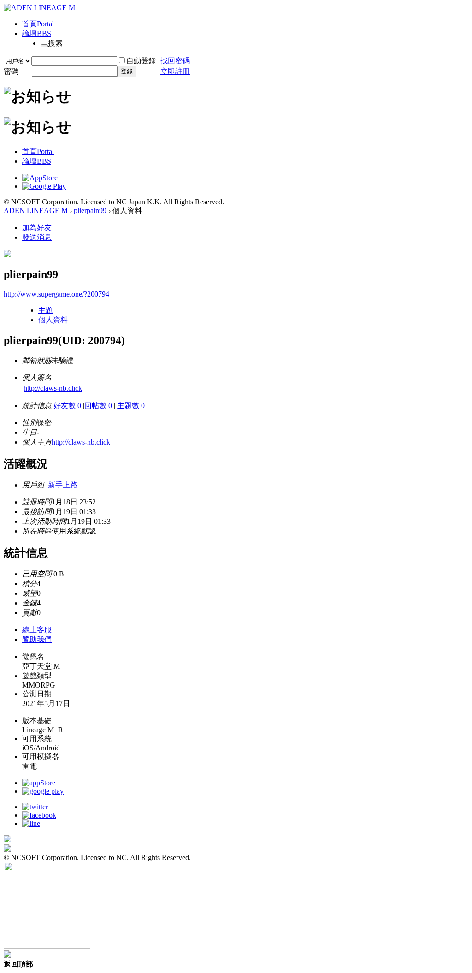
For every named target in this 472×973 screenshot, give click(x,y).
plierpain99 (90, 210)
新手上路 (62, 485)
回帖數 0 (98, 405)
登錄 (127, 71)
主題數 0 (131, 405)
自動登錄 (141, 61)
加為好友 (37, 227)
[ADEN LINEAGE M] (39, 8)
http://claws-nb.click (53, 388)
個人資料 (53, 320)
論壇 (36, 33)
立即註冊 (175, 71)
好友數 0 (67, 405)
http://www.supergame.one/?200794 (56, 294)
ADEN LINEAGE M (36, 210)
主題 (45, 310)
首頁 (38, 24)
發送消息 (37, 237)
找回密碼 (175, 61)
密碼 (11, 71)
